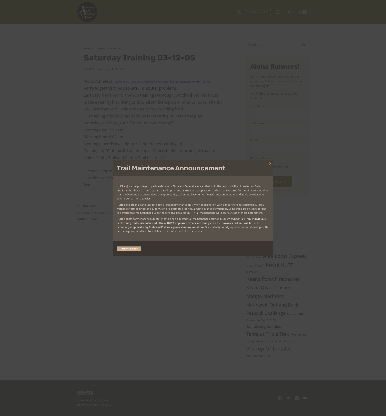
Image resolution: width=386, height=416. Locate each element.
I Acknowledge (129, 248)
